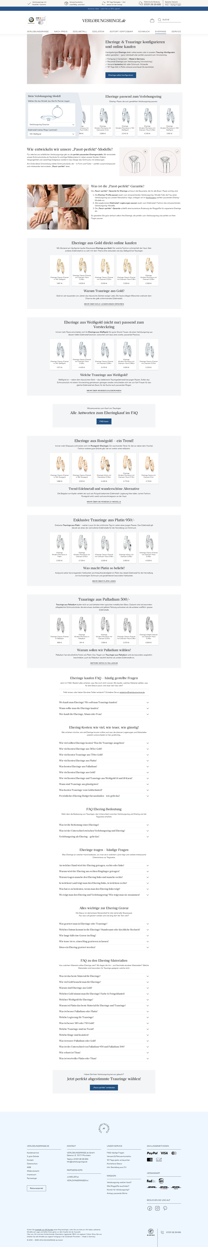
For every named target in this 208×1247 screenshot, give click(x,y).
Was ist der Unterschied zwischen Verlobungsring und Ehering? (92, 831)
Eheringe (160, 31)
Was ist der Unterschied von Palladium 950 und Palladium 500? (92, 1047)
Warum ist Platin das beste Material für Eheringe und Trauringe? (92, 1005)
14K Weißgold (35, 134)
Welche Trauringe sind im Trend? (76, 1029)
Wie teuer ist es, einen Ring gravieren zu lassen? (84, 941)
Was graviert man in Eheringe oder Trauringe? (83, 924)
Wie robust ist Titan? (70, 1053)
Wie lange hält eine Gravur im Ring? (77, 935)
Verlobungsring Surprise (39, 124)
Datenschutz (32, 1164)
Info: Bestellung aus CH (116, 1167)
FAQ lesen (104, 421)
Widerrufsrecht (33, 1171)
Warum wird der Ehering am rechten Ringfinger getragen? (89, 871)
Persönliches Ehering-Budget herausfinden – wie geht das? (89, 796)
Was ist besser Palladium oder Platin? (78, 1011)
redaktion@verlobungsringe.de (132, 692)
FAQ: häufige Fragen (115, 1153)
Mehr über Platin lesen (104, 581)
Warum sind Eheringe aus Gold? (75, 988)
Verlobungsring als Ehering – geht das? (79, 837)
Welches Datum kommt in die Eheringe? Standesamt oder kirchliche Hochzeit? (99, 930)
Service (176, 31)
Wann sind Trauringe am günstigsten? (78, 784)
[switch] (40, 22)
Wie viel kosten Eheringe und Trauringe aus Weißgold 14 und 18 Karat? (95, 778)
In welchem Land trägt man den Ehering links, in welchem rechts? (93, 883)
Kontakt (30, 1160)
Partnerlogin (32, 1178)
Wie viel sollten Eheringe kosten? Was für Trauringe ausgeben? (91, 743)
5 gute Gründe (33, 1156)
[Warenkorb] (152, 20)
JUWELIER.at (73, 1177)
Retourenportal (36, 1188)
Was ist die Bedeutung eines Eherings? (79, 825)
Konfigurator (151, 198)
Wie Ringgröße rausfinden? (118, 1186)
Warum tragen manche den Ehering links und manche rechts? (91, 877)
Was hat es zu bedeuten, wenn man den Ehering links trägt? (89, 889)
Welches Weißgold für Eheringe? (76, 1000)
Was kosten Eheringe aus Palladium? (78, 766)
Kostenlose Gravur (114, 1164)
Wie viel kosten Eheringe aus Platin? (78, 761)
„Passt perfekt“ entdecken (104, 1087)
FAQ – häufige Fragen (173, 5)
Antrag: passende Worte (117, 1193)
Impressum (31, 1175)
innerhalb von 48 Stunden (44, 1229)
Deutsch (171, 2)
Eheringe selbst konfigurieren (120, 75)
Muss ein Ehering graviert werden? (77, 947)
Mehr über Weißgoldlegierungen (104, 390)
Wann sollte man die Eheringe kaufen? (79, 708)
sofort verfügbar (121, 31)
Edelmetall (80, 31)
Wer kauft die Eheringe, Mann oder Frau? (80, 714)
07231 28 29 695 (173, 1232)
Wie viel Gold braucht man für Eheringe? (80, 982)
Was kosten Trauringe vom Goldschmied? (80, 790)
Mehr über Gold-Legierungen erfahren (104, 304)
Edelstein (98, 31)
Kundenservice (33, 1153)
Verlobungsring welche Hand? (119, 1182)
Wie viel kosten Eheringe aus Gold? (77, 772)
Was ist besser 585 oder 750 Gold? (76, 1023)
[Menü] (45, 17)
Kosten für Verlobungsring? (118, 1190)
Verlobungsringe (38, 31)
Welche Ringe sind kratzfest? (74, 1035)
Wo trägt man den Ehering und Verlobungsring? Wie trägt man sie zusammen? (99, 895)
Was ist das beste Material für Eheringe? (80, 976)
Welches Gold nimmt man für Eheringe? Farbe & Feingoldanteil (91, 994)
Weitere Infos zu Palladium (104, 663)
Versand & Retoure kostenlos (119, 1156)
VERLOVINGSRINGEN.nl (77, 1180)
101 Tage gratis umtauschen (118, 1160)
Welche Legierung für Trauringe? (76, 1017)
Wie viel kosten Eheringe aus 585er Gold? (80, 749)
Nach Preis (61, 31)
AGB (29, 1167)
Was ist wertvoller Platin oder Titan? (78, 1058)
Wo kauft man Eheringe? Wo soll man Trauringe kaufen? (88, 702)
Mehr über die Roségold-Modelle (104, 502)
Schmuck (144, 31)
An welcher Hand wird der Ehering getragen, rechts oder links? (91, 865)
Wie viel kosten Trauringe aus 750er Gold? (81, 755)
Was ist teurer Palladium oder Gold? (77, 1041)
